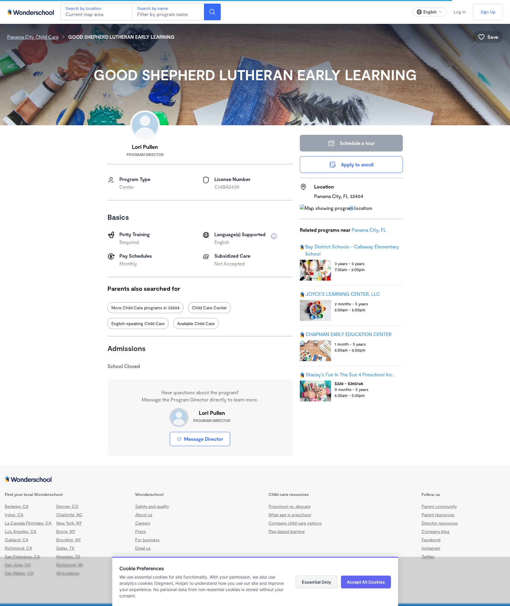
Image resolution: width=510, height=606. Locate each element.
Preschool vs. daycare (290, 506)
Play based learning (287, 531)
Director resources (440, 522)
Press (140, 531)
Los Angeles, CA (20, 531)
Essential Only (316, 582)
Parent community (439, 506)
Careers (142, 522)
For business (147, 539)
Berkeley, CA (17, 506)
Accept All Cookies (366, 582)
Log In (460, 11)
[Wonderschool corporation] (255, 479)
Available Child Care (196, 323)
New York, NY (69, 522)
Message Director (203, 439)
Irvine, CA (14, 514)
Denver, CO (67, 506)
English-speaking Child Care (138, 323)
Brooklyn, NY (68, 539)
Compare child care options (295, 522)
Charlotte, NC (69, 514)
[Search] (212, 12)
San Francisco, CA (22, 556)
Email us (143, 548)
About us (143, 514)
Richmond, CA (18, 548)
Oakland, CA (16, 539)
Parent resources (438, 514)
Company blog (436, 531)
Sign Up (488, 11)
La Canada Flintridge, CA (28, 522)
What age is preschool (290, 514)
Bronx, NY (65, 531)
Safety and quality (152, 506)
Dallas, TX (65, 548)
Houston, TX (68, 556)
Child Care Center (209, 307)
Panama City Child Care (33, 37)
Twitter (428, 556)
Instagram (431, 548)
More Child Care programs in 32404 (145, 307)
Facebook (431, 539)
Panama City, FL (369, 230)
